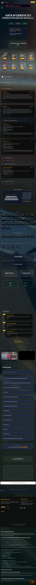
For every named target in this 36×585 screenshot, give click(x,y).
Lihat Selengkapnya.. (18, 341)
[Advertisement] (18, 472)
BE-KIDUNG (18, 23)
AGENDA (25, 23)
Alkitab (11, 23)
